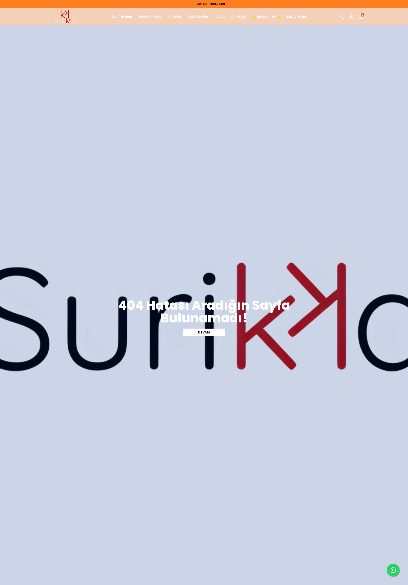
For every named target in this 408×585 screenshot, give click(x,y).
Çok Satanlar (198, 16)
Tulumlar (174, 16)
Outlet (220, 16)
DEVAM (204, 332)
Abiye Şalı (238, 16)
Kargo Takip (296, 16)
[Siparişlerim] (351, 16)
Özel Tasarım (121, 16)
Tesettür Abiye (149, 16)
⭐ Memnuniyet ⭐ (267, 16)
